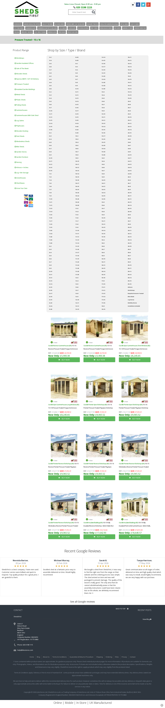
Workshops (20, 58)
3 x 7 (50, 70)
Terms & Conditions (59, 657)
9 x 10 (76, 89)
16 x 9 (103, 255)
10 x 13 (77, 170)
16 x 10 (103, 259)
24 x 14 (129, 167)
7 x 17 (50, 221)
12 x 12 (77, 306)
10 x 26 (77, 199)
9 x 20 (76, 120)
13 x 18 (103, 139)
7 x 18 (50, 224)
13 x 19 (103, 142)
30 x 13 (129, 274)
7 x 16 (50, 218)
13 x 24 (103, 148)
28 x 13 (129, 237)
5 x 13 (50, 120)
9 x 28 (76, 129)
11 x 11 (77, 233)
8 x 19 (50, 300)
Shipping (99, 657)
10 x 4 (76, 142)
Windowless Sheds (22, 141)
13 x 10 (103, 114)
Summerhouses (21, 110)
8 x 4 (50, 252)
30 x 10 (129, 265)
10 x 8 (76, 155)
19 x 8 (129, 76)
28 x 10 (129, 227)
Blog (38, 657)
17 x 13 (103, 293)
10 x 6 (76, 148)
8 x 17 (50, 293)
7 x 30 (50, 243)
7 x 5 (50, 183)
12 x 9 (76, 296)
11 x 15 (77, 246)
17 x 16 (103, 303)
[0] (132, 9)
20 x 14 (129, 129)
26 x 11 (129, 196)
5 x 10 (50, 111)
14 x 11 (103, 183)
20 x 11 (129, 120)
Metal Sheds (20, 95)
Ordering (109, 657)
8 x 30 (76, 60)
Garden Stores (21, 152)
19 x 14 (129, 92)
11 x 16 (77, 249)
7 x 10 (50, 199)
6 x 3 (50, 136)
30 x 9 (129, 262)
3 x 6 (50, 66)
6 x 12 (50, 164)
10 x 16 (77, 180)
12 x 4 (76, 281)
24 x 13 (129, 164)
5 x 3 (50, 95)
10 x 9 (76, 158)
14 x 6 (103, 167)
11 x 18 (77, 255)
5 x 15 (50, 126)
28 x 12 (129, 233)
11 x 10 (77, 230)
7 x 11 (50, 202)
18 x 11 (129, 57)
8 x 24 (50, 306)
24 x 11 (129, 158)
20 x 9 (129, 114)
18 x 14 (129, 66)
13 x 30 (103, 155)
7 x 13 (50, 208)
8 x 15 (50, 287)
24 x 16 (129, 174)
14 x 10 (103, 180)
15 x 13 (103, 227)
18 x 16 (129, 73)
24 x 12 (129, 161)
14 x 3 (103, 158)
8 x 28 (76, 57)
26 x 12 (129, 199)
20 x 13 (129, 126)
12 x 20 (103, 76)
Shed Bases (20, 183)
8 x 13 (50, 281)
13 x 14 (103, 126)
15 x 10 (103, 218)
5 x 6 (50, 104)
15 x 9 (103, 214)
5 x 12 (50, 117)
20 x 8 (129, 111)
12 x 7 (76, 290)
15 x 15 (103, 233)
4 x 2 (50, 76)
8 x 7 (50, 262)
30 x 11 (129, 268)
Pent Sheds (20, 136)
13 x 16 (103, 133)
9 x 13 (76, 98)
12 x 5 (76, 284)
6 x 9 (50, 155)
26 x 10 (129, 192)
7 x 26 (50, 237)
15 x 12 (103, 224)
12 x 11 (77, 303)
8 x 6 (50, 259)
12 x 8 (76, 293)
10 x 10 (77, 161)
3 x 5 (50, 63)
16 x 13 (103, 268)
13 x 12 (103, 120)
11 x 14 (77, 243)
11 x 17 (77, 252)
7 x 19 (50, 227)
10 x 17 (77, 183)
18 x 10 (103, 309)
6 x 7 (50, 148)
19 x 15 (129, 95)
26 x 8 (129, 186)
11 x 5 (76, 214)
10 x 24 (77, 196)
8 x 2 (50, 246)
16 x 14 (103, 271)
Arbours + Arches (22, 167)
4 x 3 (50, 79)
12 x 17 (103, 66)
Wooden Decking (22, 131)
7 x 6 (50, 186)
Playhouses (20, 126)
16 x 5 (103, 243)
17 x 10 (103, 284)
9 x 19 (76, 117)
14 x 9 (103, 177)
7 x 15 (50, 214)
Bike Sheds (20, 147)
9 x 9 (76, 85)
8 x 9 (50, 268)
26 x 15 (129, 208)
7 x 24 (50, 233)
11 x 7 (76, 221)
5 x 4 (50, 98)
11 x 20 (77, 262)
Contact (132, 657)
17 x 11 (103, 287)
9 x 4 (76, 70)
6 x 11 (50, 161)
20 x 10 (129, 117)
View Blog (146, 619)
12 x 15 (103, 60)
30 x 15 (129, 281)
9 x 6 (76, 76)
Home (32, 657)
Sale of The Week (22, 68)
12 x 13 (77, 309)
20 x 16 (129, 136)
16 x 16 (103, 277)
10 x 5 (76, 145)
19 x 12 (129, 85)
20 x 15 (129, 133)
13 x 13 (103, 123)
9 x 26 (76, 126)
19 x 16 (129, 98)
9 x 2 (76, 63)
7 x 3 (50, 177)
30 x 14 (129, 277)
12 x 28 (103, 85)
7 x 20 (50, 230)
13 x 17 (103, 136)
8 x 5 (50, 255)
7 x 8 (50, 192)
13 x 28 (103, 152)
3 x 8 (50, 73)
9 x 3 (76, 66)
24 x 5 (129, 139)
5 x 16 (50, 129)
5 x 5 (50, 101)
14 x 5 (103, 164)
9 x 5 (76, 73)
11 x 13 (77, 240)
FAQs (117, 657)
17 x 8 (103, 281)
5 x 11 (50, 114)
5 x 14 (50, 123)
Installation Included (134, 306)
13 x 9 (103, 111)
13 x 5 (103, 98)
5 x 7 (50, 107)
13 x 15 (103, 129)
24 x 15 (129, 170)
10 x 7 (76, 152)
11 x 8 (76, 224)
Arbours (130, 287)
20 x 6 (129, 104)
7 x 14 (50, 211)
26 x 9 (129, 189)
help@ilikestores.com (25, 650)
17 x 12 (103, 290)
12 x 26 (103, 82)
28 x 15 (129, 243)
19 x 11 (129, 82)
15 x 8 (103, 211)
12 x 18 (103, 70)
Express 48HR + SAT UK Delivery (27, 79)
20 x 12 (129, 123)
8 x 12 (50, 277)
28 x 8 (129, 224)
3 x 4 (50, 60)
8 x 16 (50, 290)
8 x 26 (50, 309)
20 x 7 (129, 107)
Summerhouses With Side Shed (27, 115)
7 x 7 (50, 189)
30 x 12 (129, 271)
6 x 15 (50, 170)
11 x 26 (77, 268)
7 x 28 (50, 240)
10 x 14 (77, 174)
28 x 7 (129, 221)
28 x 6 (129, 218)
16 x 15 (103, 274)
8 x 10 (50, 271)
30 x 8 (129, 259)
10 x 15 (77, 177)
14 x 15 (103, 196)
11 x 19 (77, 259)
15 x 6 (103, 205)
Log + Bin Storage (22, 173)
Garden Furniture (22, 157)
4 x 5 (50, 85)
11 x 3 (76, 208)
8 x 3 (50, 249)
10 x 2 (76, 136)
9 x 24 (76, 123)
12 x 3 (76, 277)
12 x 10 (77, 300)
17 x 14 (103, 296)
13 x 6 (103, 101)
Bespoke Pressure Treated (135, 293)
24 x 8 (129, 148)
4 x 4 (50, 82)
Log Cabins (20, 121)
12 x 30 (103, 89)
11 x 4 (76, 211)
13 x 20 (103, 145)
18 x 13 (129, 63)
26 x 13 (129, 202)
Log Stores (131, 300)
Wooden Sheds (21, 74)
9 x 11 (76, 92)
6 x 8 (50, 152)
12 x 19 (103, 73)
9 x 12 (76, 95)
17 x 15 (103, 300)
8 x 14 (50, 284)
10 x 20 (77, 192)
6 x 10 (50, 158)
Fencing (19, 162)
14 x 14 (103, 192)
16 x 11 (103, 262)
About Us (46, 657)
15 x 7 (103, 208)
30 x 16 (129, 284)
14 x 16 (103, 199)
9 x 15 (76, 104)
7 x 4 (50, 180)
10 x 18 (77, 186)
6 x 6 (50, 145)
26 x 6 (129, 180)
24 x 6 (129, 142)
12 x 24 (103, 79)
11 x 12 (77, 237)
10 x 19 (77, 189)
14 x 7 (103, 170)
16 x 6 (103, 246)
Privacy (124, 657)
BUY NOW (65, 360)
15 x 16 (37, 39)
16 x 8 (103, 252)
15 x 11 (103, 221)
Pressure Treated (23, 39)
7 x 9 (50, 196)
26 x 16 (129, 211)
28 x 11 (129, 230)
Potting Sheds (21, 105)
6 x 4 (50, 139)
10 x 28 (77, 202)
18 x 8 (103, 306)
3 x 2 (50, 57)
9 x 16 (76, 107)
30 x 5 (129, 249)
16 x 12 (103, 265)
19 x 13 (129, 89)
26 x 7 (129, 183)
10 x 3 (76, 139)
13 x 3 (103, 92)
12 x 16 (103, 63)
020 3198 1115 (84, 7)
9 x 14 (76, 101)
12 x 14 (103, 57)
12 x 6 (76, 287)
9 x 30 (76, 133)
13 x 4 (103, 95)
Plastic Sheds (20, 100)
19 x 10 (129, 79)
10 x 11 (77, 164)
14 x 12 (103, 186)
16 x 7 (103, 249)
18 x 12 (129, 60)
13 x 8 (103, 107)
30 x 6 (129, 252)
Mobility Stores (132, 303)
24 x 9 (129, 152)
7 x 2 (50, 174)
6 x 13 (50, 167)
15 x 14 (103, 230)
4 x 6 (50, 89)
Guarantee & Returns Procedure (81, 657)
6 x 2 (50, 133)
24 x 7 (129, 145)
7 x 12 (50, 205)
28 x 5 (129, 214)
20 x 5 (129, 101)
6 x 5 (50, 142)
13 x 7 (103, 104)
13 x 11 (103, 117)
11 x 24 (77, 265)
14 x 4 (103, 161)
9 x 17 (76, 111)
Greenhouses (21, 178)
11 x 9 (76, 227)
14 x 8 (103, 174)
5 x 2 (50, 92)
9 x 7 (76, 79)
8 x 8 (50, 265)
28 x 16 (129, 246)
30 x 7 (129, 255)
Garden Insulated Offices (25, 63)
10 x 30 (77, 205)
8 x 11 (50, 274)
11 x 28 (77, 271)
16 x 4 (103, 240)
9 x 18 (76, 114)
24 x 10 (129, 155)
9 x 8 (76, 82)
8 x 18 (50, 296)
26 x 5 (129, 177)
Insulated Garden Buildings (25, 89)
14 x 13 (103, 189)
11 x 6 (76, 218)
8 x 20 (50, 303)
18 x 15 (129, 70)
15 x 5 (103, 202)
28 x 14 (129, 240)
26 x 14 (129, 205)
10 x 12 (77, 167)
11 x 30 (77, 274)
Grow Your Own (21, 188)
